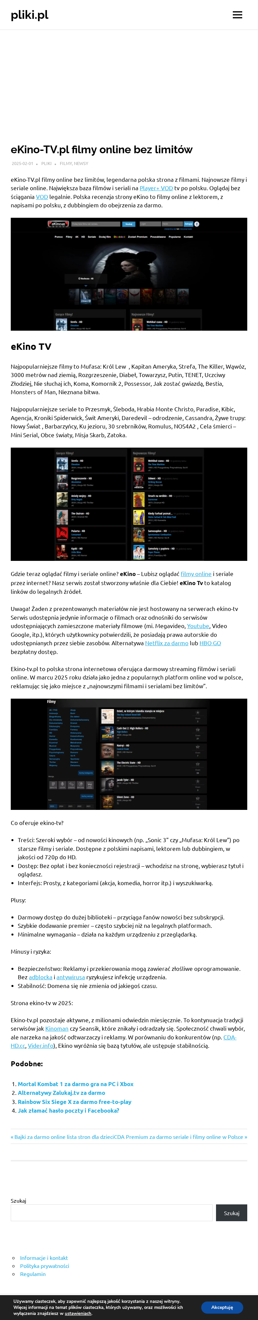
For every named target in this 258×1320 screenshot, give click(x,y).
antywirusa (70, 976)
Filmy (66, 163)
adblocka (40, 976)
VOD (42, 196)
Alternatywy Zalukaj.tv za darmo (61, 1092)
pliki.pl (29, 15)
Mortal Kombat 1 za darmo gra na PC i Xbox (75, 1083)
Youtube (198, 625)
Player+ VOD (156, 187)
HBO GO (210, 642)
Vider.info (40, 1045)
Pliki (46, 163)
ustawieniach (78, 1314)
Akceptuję (222, 1307)
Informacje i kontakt (44, 1257)
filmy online (196, 573)
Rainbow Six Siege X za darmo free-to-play (74, 1101)
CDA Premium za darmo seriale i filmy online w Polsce (178, 1136)
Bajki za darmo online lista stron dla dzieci (64, 1136)
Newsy (81, 163)
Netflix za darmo (166, 642)
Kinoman (57, 1028)
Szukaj (18, 1200)
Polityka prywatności (44, 1265)
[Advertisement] (129, 80)
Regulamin (33, 1273)
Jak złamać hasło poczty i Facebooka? (68, 1110)
